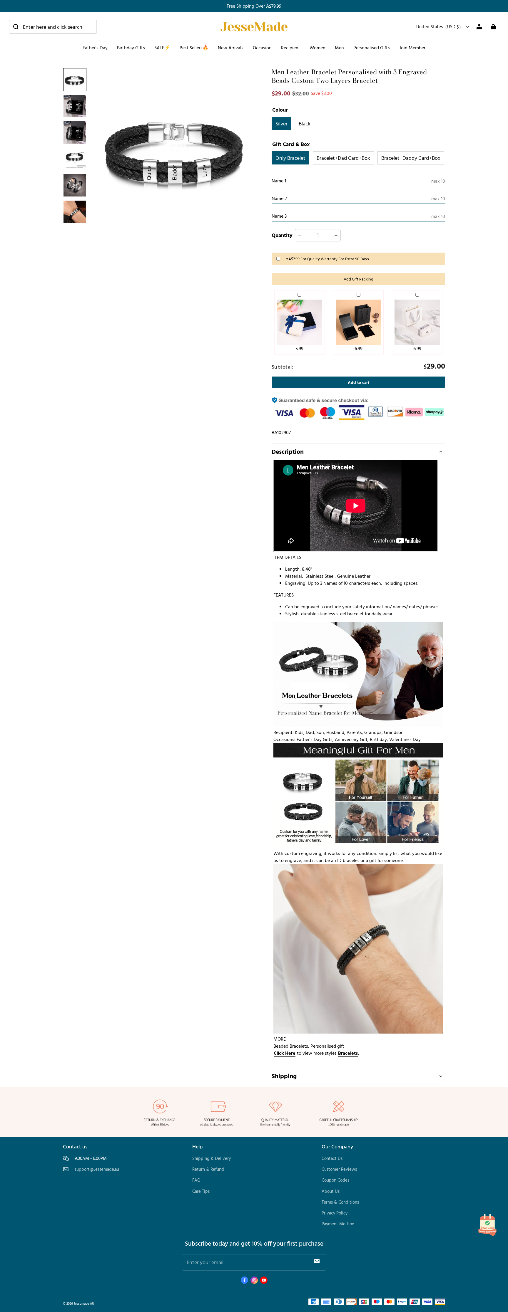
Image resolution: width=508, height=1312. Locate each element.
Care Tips (201, 1191)
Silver (281, 123)
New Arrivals (230, 47)
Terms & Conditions (340, 1202)
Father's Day (95, 47)
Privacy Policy (334, 1212)
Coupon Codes (335, 1180)
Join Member (412, 47)
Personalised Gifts (371, 47)
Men (339, 47)
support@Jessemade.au (97, 1169)
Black (304, 123)
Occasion (262, 47)
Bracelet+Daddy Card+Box (410, 158)
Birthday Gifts (131, 47)
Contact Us (332, 1158)
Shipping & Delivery (211, 1158)
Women (317, 47)
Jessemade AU (84, 1303)
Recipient (290, 47)
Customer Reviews (339, 1169)
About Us (331, 1191)
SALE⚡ (162, 47)
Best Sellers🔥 (194, 47)
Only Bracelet (290, 158)
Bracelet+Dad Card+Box (343, 158)
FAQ (196, 1180)
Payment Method (338, 1223)
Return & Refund (208, 1169)
